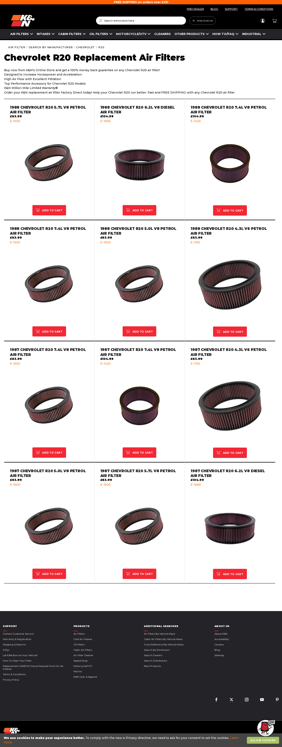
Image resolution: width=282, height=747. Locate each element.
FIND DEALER (195, 9)
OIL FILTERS (98, 34)
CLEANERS (162, 34)
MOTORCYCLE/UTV (131, 34)
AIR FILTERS (19, 34)
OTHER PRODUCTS (189, 34)
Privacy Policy (11, 679)
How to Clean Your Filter (17, 660)
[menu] (138, 34)
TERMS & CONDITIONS (258, 9)
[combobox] (141, 20)
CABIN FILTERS (70, 34)
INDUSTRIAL (251, 34)
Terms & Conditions (14, 674)
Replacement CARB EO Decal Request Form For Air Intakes (33, 667)
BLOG (214, 9)
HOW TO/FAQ (223, 34)
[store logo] (50, 20)
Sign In (262, 20)
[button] (265, 728)
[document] (141, 740)
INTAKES (43, 34)
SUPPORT (231, 9)
